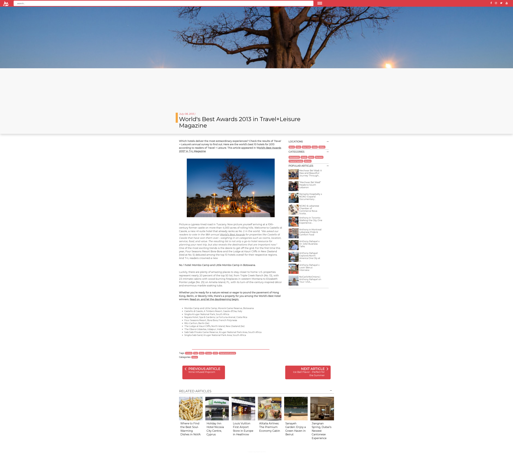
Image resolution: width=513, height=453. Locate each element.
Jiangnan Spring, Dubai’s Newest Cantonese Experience (321, 431)
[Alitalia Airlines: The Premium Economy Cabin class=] (269, 408)
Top (195, 353)
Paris (298, 147)
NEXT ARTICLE (313, 369)
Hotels (189, 353)
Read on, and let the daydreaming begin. (214, 299)
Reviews (319, 157)
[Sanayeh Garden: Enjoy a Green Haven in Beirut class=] (296, 408)
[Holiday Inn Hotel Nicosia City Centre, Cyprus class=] (217, 408)
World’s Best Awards (232, 234)
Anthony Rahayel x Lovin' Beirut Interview (309, 267)
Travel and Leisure (227, 353)
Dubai (314, 147)
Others (321, 147)
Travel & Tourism (295, 161)
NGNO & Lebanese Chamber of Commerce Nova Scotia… (309, 210)
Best (202, 353)
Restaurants (294, 157)
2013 (215, 353)
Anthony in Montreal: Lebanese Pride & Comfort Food (310, 232)
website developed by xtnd (256, 452)
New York (306, 147)
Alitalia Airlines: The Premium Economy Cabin (269, 427)
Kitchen (308, 161)
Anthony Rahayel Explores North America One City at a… (309, 257)
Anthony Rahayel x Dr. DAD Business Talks (309, 244)
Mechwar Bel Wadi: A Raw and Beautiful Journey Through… (310, 173)
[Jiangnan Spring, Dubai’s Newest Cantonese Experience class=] (322, 408)
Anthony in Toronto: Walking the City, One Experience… (310, 220)
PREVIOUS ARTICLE (204, 369)
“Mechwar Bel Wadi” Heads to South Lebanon (310, 185)
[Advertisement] (256, 88)
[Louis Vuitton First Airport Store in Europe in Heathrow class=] (243, 408)
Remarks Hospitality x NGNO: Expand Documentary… (310, 196)
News (194, 357)
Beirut (291, 147)
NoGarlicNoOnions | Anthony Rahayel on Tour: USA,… (310, 279)
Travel (208, 353)
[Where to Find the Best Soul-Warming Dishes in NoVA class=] (191, 408)
